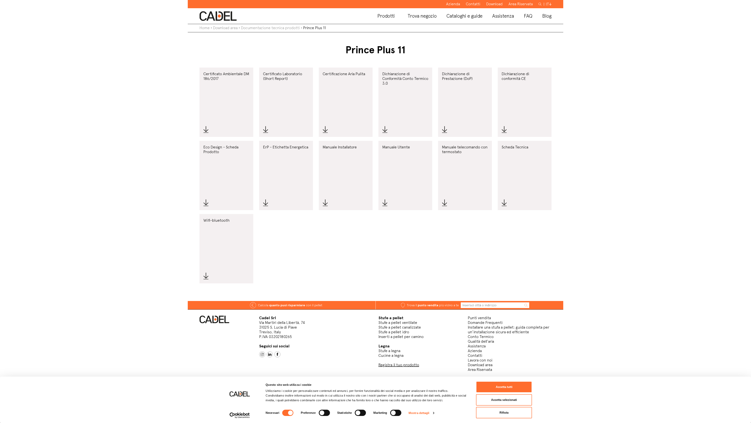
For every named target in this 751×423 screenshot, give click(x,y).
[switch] (324, 413)
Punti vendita (479, 317)
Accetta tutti (504, 387)
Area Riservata (480, 369)
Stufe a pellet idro (393, 332)
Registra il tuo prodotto (398, 364)
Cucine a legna (390, 355)
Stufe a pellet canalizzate (399, 327)
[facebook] (277, 354)
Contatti (475, 355)
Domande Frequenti (485, 322)
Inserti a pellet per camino (401, 336)
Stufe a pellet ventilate (397, 322)
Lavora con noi (480, 360)
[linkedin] (270, 354)
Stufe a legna (389, 350)
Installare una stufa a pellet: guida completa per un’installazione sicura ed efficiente (508, 329)
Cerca (540, 4)
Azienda (475, 350)
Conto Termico (481, 336)
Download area (225, 27)
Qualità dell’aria (481, 341)
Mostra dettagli (419, 413)
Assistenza (477, 346)
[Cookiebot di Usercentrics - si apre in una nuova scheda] (240, 415)
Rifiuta (503, 412)
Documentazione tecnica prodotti (270, 27)
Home (204, 27)
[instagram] (262, 354)
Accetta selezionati (504, 399)
